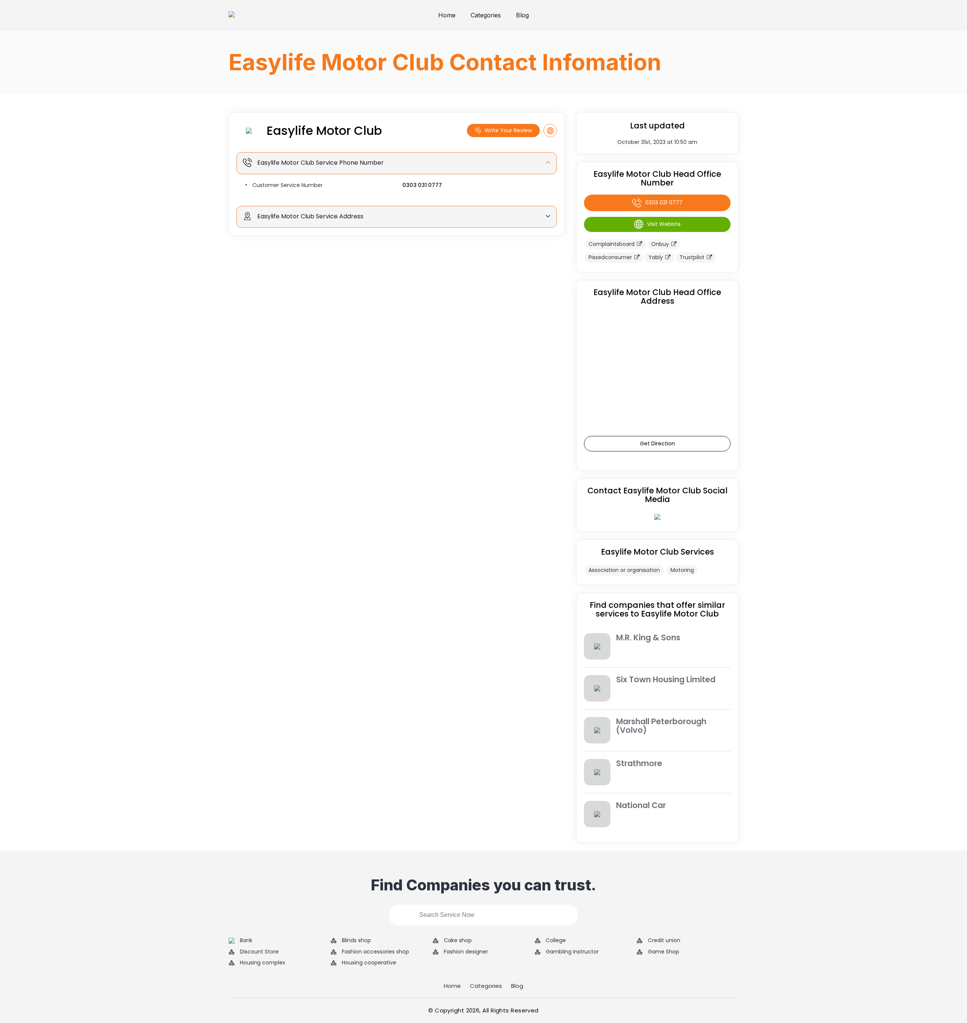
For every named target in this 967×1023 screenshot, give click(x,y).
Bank (246, 940)
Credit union (664, 940)
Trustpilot (692, 257)
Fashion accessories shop (375, 951)
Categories (486, 15)
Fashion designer (466, 951)
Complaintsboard (612, 244)
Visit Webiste (664, 224)
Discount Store (259, 951)
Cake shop (458, 940)
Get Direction (657, 443)
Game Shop (663, 951)
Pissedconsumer (610, 257)
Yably (656, 257)
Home (447, 15)
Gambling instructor (572, 951)
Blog (522, 15)
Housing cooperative (369, 962)
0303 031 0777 (422, 185)
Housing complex (262, 962)
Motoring (682, 570)
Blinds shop (356, 940)
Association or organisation (624, 570)
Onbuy (660, 244)
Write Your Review (508, 130)
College (556, 940)
